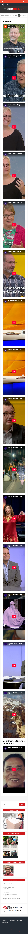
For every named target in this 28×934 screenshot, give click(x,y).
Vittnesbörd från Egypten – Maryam (11, 891)
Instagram (19, 920)
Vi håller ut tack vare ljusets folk (10, 894)
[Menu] (2, 1)
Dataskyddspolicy (23, 931)
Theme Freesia (14, 929)
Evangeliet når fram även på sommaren (11, 898)
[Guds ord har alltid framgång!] (12, 15)
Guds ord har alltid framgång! (9, 883)
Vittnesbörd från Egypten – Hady (10, 887)
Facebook (12, 920)
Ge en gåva (5, 922)
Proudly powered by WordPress (8, 928)
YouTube (4, 920)
